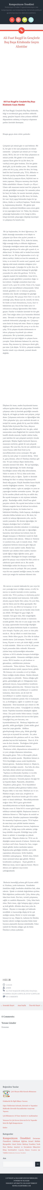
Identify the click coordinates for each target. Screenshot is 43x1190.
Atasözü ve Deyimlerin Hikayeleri (27, 1147)
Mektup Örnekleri (29, 1144)
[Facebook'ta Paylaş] (10, 980)
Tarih (38, 1144)
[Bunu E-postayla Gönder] (4, 980)
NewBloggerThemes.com (21, 1186)
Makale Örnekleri (31, 1150)
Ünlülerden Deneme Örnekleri (17, 1153)
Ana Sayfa (22, 1005)
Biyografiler (7, 1144)
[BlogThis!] (6, 980)
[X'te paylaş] (8, 980)
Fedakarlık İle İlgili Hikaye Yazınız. (15, 1101)
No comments (12, 997)
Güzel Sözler (17, 1144)
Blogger (26, 1181)
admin (8, 988)
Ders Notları (8, 1147)
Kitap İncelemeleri (10, 1150)
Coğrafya (21, 1150)
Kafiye (5, 1127)
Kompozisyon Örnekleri (21, 4)
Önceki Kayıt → (35, 1005)
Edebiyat (16, 1141)
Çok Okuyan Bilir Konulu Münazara (23, 1091)
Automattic (18, 1183)
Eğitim (24, 1141)
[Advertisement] (21, 72)
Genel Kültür (34, 1141)
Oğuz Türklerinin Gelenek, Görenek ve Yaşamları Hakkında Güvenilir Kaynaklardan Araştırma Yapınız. (20, 1108)
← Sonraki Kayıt (7, 1005)
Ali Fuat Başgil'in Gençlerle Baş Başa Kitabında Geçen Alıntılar (21, 42)
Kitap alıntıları (33, 994)
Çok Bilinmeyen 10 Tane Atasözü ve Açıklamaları (20, 1116)
